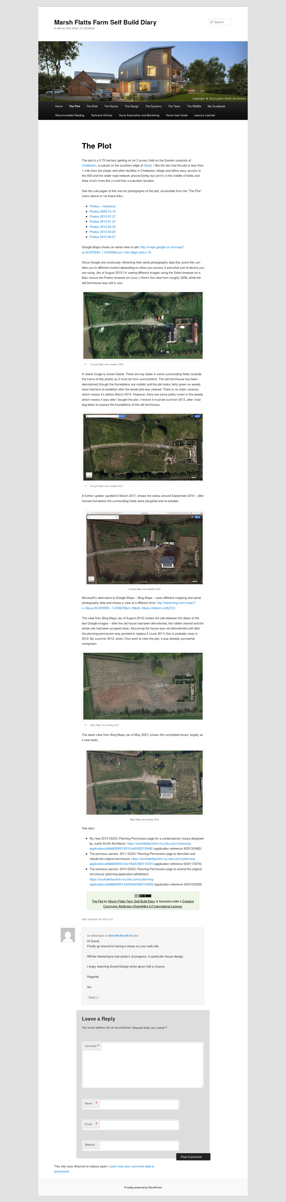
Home (58, 106)
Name (91, 1103)
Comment (92, 1046)
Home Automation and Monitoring (139, 115)
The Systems (153, 106)
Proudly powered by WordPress (143, 1187)
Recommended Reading (69, 115)
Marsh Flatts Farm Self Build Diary (105, 21)
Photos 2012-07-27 (103, 216)
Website (90, 1144)
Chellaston (89, 165)
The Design (132, 106)
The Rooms (111, 106)
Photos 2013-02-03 (103, 226)
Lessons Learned (204, 115)
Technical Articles (101, 115)
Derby (148, 165)
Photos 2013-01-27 (103, 221)
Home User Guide (177, 115)
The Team (174, 106)
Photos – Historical (102, 206)
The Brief (92, 106)
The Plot (74, 106)
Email (91, 1124)
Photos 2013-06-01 (103, 236)
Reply (93, 997)
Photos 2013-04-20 (103, 231)
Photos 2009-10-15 (103, 211)
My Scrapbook (216, 106)
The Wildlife (194, 106)
